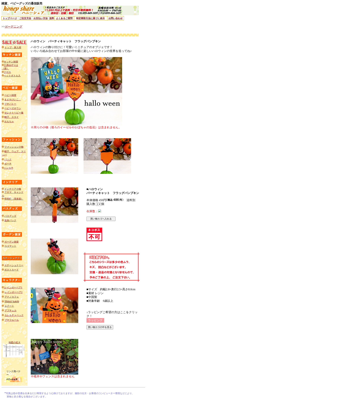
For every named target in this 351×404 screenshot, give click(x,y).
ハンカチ (8, 168)
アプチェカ (10, 310)
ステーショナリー (13, 265)
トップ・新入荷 (13, 47)
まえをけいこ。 (12, 99)
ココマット (10, 246)
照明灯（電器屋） (13, 198)
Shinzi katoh (12, 301)
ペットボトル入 (12, 75)
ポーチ (8, 163)
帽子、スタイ (11, 117)
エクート (9, 306)
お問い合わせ (115, 18)
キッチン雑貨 (11, 61)
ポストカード (11, 269)
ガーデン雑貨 (11, 241)
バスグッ (9, 216)
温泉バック (10, 220)
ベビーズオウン (12, 108)
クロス (7, 72)
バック (8, 159)
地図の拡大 (14, 342)
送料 (51, 18)
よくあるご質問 (64, 18)
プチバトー (10, 104)
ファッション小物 (13, 147)
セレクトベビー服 (13, 112)
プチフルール (12, 320)
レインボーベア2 (13, 292)
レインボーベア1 (13, 287)
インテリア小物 (12, 189)
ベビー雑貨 (10, 95)
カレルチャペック (14, 315)
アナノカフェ (12, 296)
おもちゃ (9, 121)
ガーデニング (13, 26)
